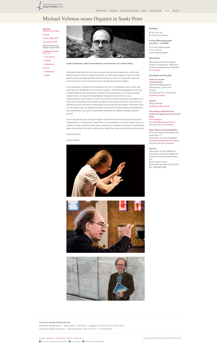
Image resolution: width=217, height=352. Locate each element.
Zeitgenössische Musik (51, 30)
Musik (167, 11)
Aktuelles (113, 11)
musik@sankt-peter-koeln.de (159, 106)
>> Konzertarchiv (49, 57)
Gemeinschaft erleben (129, 11)
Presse (69, 338)
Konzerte (46, 34)
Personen (46, 68)
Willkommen (101, 11)
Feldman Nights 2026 (50, 38)
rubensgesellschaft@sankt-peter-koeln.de (164, 141)
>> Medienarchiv (49, 71)
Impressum (50, 338)
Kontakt (176, 11)
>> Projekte (47, 60)
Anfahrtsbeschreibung (157, 95)
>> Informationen (49, 64)
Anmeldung (156, 70)
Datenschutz (78, 338)
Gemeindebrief (60, 338)
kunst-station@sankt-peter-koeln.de (162, 122)
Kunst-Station (156, 11)
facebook (170, 125)
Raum (144, 11)
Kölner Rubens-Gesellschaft (94, 341)
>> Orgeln (46, 75)
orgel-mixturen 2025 (50, 42)
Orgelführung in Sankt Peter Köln (50, 52)
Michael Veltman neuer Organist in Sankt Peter (51, 46)
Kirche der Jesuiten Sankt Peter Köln (54, 341)
